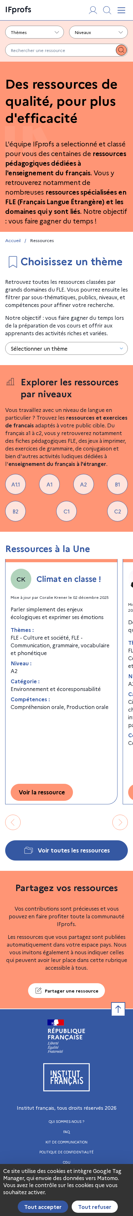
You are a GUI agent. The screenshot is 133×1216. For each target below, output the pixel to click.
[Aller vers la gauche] (13, 822)
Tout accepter (43, 1206)
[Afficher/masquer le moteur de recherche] (107, 10)
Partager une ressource (71, 990)
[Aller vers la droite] (120, 822)
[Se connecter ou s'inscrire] (93, 10)
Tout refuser (94, 1206)
